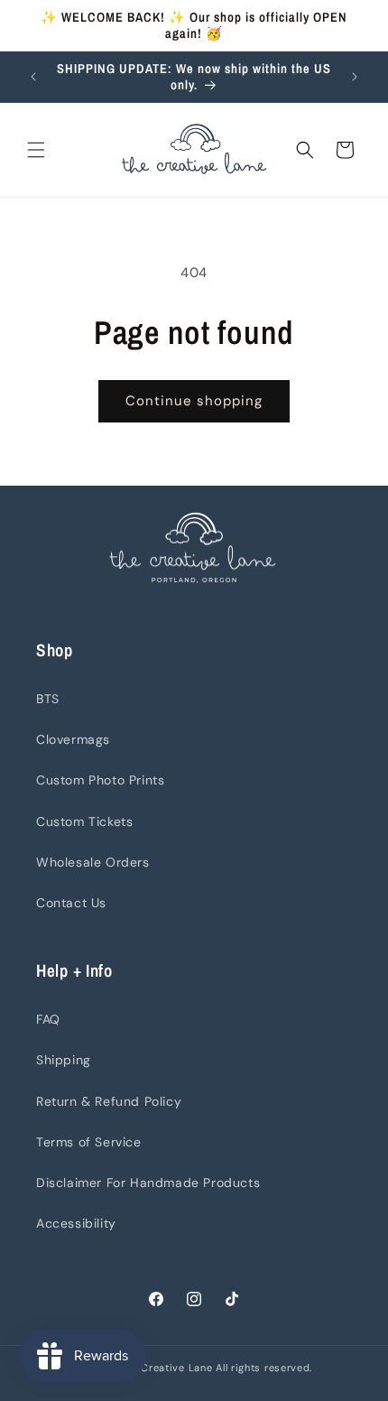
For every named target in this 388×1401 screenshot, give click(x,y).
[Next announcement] (354, 77)
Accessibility (76, 1223)
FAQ (48, 1019)
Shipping (63, 1060)
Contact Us (71, 903)
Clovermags (73, 739)
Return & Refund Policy (108, 1101)
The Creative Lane (166, 1367)
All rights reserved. (264, 1367)
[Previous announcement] (33, 77)
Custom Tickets (84, 821)
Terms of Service (89, 1142)
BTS (48, 699)
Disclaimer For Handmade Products (148, 1182)
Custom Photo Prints (100, 780)
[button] (36, 150)
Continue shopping (194, 401)
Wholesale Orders (93, 862)
